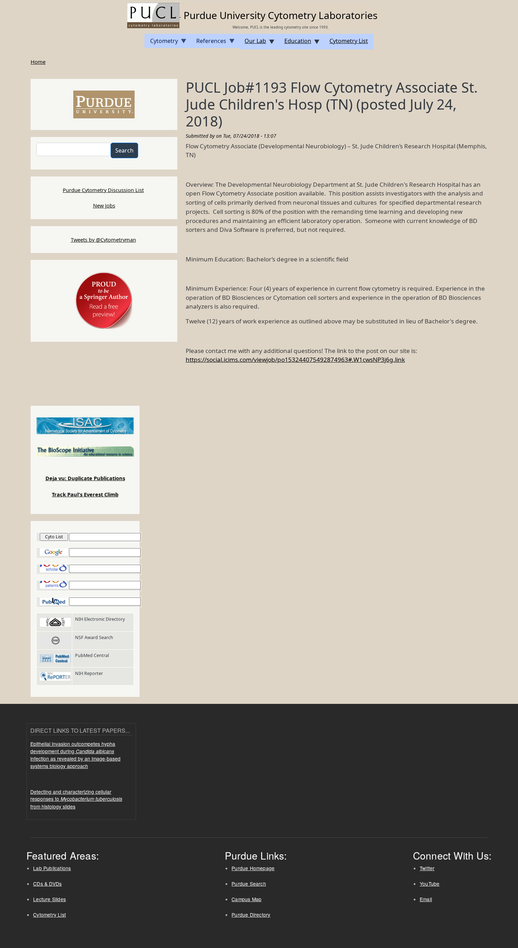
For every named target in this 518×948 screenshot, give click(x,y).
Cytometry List (49, 914)
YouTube (429, 883)
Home (38, 61)
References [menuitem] (208, 42)
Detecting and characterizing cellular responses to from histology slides (76, 799)
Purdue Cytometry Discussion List (103, 189)
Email (426, 899)
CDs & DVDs (47, 883)
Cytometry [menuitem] (161, 42)
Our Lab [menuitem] (252, 43)
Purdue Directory (251, 914)
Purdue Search (249, 883)
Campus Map (246, 899)
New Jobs (104, 205)
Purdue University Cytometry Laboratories (280, 15)
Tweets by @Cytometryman (103, 239)
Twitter (427, 868)
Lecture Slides (49, 899)
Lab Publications (52, 868)
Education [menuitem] (295, 43)
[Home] (154, 15)
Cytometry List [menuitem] (348, 41)
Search (124, 150)
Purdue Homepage (253, 868)
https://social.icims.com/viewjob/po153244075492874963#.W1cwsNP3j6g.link (295, 359)
